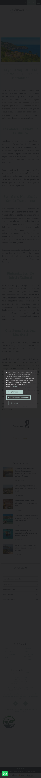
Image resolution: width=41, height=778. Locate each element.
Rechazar (14, 403)
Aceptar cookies (14, 392)
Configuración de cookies (18, 397)
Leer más (14, 386)
